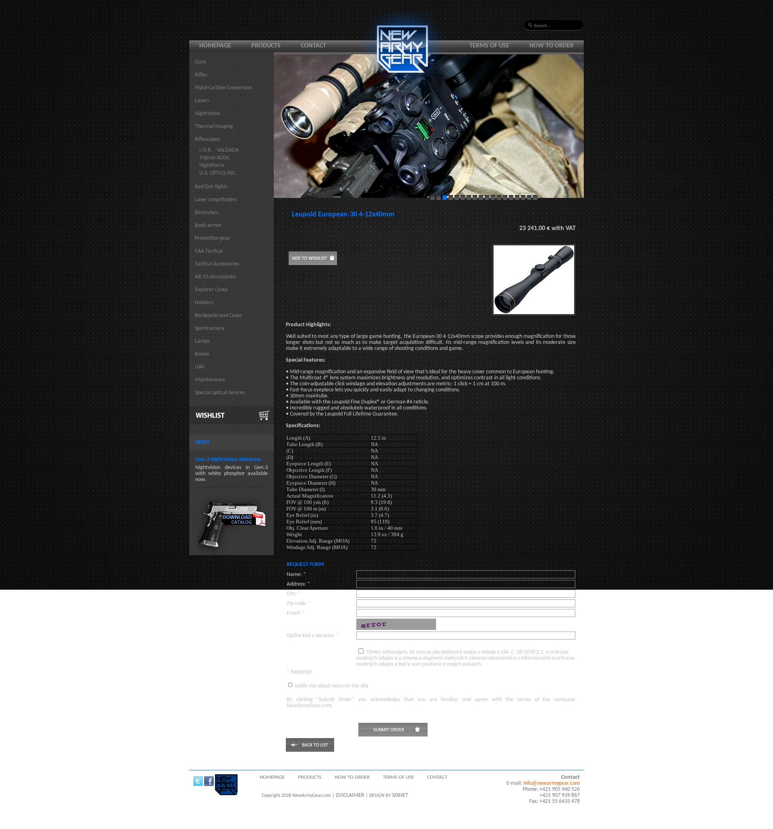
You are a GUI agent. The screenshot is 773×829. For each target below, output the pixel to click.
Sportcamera (209, 328)
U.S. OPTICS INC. (218, 173)
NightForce (211, 166)
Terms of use (489, 46)
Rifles (201, 75)
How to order (551, 46)
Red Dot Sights (211, 187)
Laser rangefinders (216, 200)
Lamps (202, 341)
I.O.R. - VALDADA (219, 150)
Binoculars (206, 213)
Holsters (204, 303)
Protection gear (212, 238)
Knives (202, 354)
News (202, 442)
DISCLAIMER (350, 795)
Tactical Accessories (217, 264)
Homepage (215, 46)
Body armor (208, 225)
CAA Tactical (209, 251)
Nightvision (207, 114)
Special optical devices (220, 393)
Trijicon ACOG (214, 158)
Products (266, 46)
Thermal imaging (214, 126)
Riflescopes (207, 139)
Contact (313, 46)
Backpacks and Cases (218, 316)
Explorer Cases (211, 290)
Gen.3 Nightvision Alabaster (228, 460)
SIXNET (400, 795)
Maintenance (210, 380)
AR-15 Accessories (215, 277)
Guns (200, 62)
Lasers (202, 101)
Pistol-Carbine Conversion (223, 88)
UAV (200, 367)
